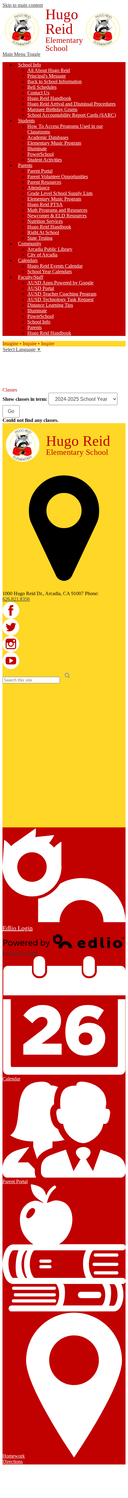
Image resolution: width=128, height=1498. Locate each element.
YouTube (6, 382)
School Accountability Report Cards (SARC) (71, 115)
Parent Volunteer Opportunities (57, 176)
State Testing (40, 238)
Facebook (6, 356)
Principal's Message (46, 76)
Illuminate (37, 148)
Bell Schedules (42, 87)
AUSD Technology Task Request (60, 299)
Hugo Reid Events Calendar (55, 266)
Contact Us (38, 92)
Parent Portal (40, 171)
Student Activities (44, 159)
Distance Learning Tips (50, 305)
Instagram (6, 374)
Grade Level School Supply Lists (60, 193)
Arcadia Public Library (49, 249)
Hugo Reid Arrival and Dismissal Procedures (71, 103)
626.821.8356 (16, 599)
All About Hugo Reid (48, 70)
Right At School (43, 232)
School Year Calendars (49, 271)
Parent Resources (44, 182)
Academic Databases (47, 137)
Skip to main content (22, 5)
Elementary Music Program (54, 143)
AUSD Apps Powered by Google (60, 282)
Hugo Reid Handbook (49, 98)
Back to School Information (54, 81)
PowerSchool (40, 154)
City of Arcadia (42, 254)
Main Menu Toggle (21, 54)
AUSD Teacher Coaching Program (61, 293)
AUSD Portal (40, 288)
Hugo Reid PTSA (45, 204)
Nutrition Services (45, 221)
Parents (34, 327)
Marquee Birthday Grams (52, 109)
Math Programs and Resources (57, 210)
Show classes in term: (24, 399)
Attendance (38, 187)
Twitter (6, 365)
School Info (38, 321)
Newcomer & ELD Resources (57, 215)
